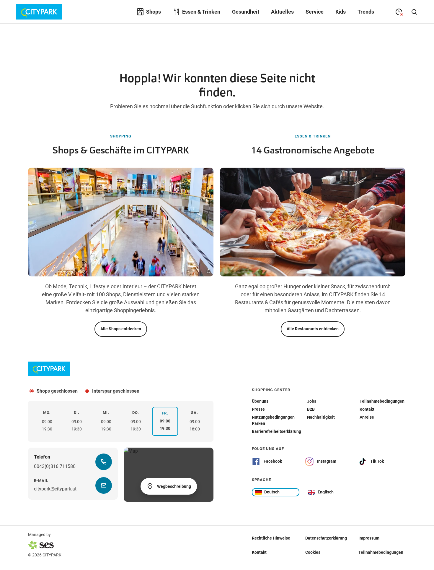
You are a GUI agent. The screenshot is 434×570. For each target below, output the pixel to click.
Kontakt (259, 552)
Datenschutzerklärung (326, 537)
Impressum (368, 537)
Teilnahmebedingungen (380, 552)
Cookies (312, 552)
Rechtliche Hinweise (271, 537)
